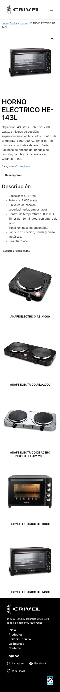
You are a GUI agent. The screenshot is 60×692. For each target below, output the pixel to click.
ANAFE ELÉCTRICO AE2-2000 (30, 384)
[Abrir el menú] (51, 10)
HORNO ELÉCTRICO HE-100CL (30, 524)
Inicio (5, 23)
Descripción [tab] (13, 175)
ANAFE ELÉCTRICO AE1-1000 (30, 316)
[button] (52, 38)
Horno (23, 23)
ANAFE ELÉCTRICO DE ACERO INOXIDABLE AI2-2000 (30, 454)
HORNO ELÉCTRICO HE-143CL (30, 592)
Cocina (14, 23)
